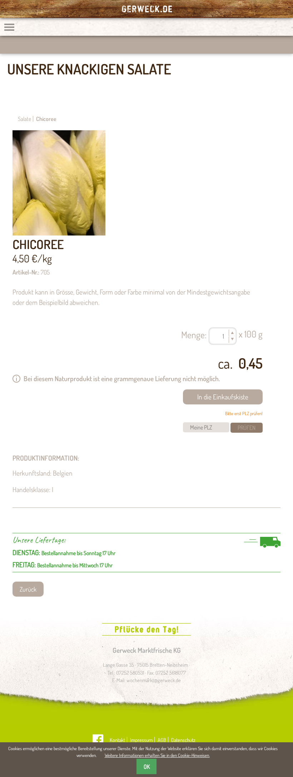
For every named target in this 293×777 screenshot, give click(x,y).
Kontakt (117, 740)
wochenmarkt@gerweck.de (153, 680)
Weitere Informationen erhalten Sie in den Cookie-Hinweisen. (157, 755)
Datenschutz (183, 740)
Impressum (141, 740)
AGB (162, 740)
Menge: (194, 334)
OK (147, 766)
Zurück (28, 589)
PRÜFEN (246, 427)
